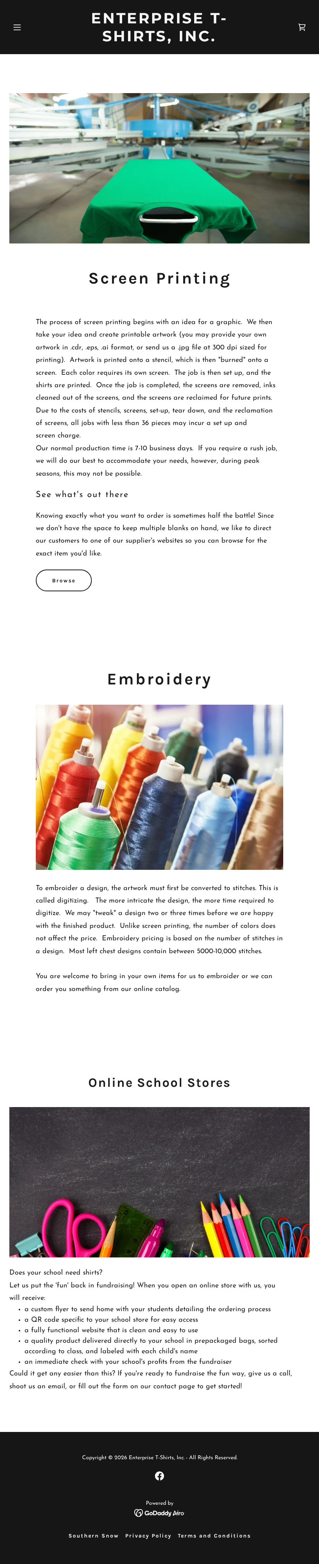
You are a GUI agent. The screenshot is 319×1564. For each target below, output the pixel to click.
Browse (63, 580)
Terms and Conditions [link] (214, 1535)
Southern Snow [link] (93, 1535)
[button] (31, 27)
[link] (159, 40)
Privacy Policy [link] (148, 1535)
